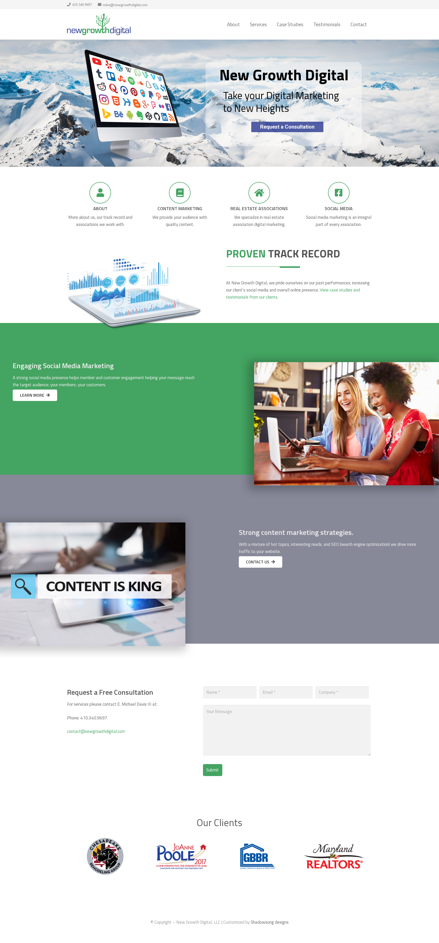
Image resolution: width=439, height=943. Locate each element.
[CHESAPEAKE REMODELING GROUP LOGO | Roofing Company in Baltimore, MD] (105, 841)
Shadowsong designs (270, 922)
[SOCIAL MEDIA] (338, 193)
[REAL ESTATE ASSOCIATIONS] (259, 193)
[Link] (99, 24)
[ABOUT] (100, 193)
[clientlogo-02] (257, 847)
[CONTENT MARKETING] (180, 193)
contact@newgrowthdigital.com (96, 731)
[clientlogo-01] (333, 847)
